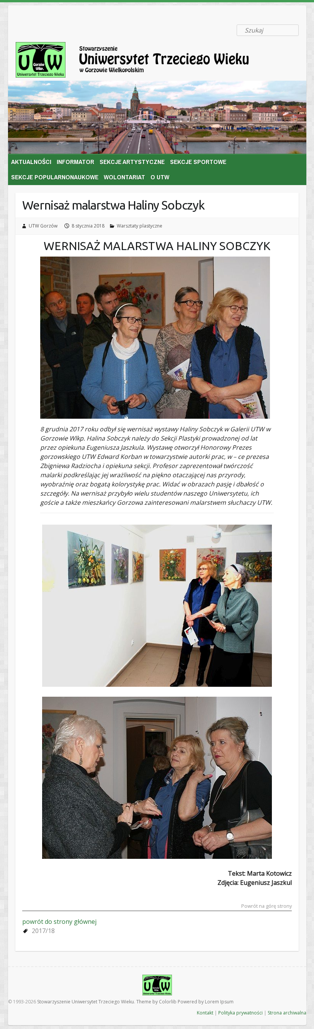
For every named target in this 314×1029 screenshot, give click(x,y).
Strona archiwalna (287, 1012)
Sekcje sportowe (198, 161)
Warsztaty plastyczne (139, 226)
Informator (75, 161)
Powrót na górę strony (266, 906)
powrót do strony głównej (59, 921)
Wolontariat (124, 176)
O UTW (159, 176)
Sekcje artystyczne (132, 161)
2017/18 (43, 931)
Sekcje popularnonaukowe (54, 176)
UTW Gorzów (43, 226)
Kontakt (205, 1012)
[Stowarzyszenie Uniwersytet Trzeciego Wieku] (143, 61)
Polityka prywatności (240, 1012)
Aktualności (31, 161)
